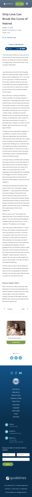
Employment (24, 488)
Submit (7, 464)
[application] (16, 48)
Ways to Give (16, 401)
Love (8, 32)
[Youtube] (20, 373)
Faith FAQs (16, 417)
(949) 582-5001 (13, 426)
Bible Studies (16, 411)
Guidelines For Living (14, 30)
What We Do (16, 392)
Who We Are (16, 389)
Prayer (16, 414)
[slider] (13, 48)
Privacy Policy (15, 488)
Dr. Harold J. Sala (10, 37)
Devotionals (16, 405)
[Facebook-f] (16, 373)
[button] (12, 358)
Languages (16, 408)
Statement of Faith (16, 398)
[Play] (7, 48)
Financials (7, 488)
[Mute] (20, 48)
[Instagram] (11, 373)
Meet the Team (16, 395)
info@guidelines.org (15, 433)
